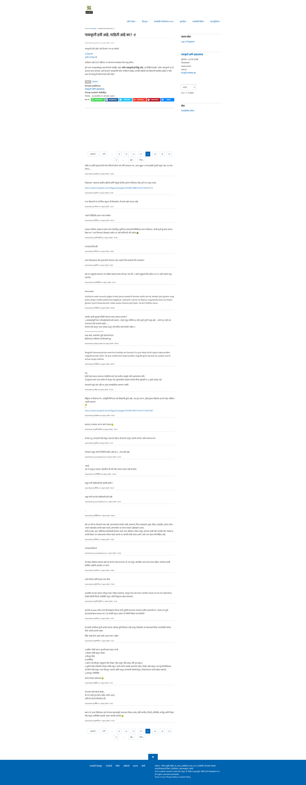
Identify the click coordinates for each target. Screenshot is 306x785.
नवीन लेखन (131, 21)
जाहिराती (126, 766)
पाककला (95, 81)
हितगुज (144, 21)
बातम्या (135, 766)
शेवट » (141, 160)
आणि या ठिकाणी (91, 57)
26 (141, 154)
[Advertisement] (130, 127)
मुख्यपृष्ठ (94, 29)
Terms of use (160, 777)
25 (133, 154)
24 (126, 154)
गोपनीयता (174, 768)
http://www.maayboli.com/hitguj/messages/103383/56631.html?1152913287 (119, 410)
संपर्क (191, 768)
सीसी (143, 766)
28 (155, 154)
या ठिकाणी (89, 54)
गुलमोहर (183, 21)
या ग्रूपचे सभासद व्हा (188, 73)
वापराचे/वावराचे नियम (162, 768)
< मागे (103, 154)
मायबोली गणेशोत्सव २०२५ (164, 21)
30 (169, 154)
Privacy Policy (172, 777)
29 (162, 154)
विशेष (118, 766)
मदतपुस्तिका (214, 21)
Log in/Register (188, 41)
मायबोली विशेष (198, 21)
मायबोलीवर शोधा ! (188, 111)
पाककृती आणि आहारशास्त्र (94, 89)
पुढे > (131, 160)
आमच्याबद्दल (183, 768)
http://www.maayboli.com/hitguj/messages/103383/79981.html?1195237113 (119, 188)
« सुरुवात (93, 154)
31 (116, 160)
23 (119, 154)
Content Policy (185, 777)
